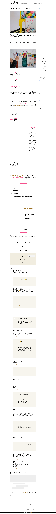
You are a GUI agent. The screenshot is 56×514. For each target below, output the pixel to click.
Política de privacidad (25, 492)
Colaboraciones (26, 3)
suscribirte (34, 494)
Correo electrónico (13, 485)
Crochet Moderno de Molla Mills (28, 208)
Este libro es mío (23, 182)
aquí (10, 71)
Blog (33, 3)
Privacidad (21, 509)
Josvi (14, 360)
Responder (17, 274)
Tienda (30, 3)
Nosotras (22, 3)
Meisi (31, 512)
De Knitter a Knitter (40, 3)
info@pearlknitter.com (28, 507)
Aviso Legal (17, 509)
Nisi (13, 330)
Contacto (35, 3)
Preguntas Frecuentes (19, 510)
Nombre (11, 483)
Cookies (25, 509)
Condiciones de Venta (30, 509)
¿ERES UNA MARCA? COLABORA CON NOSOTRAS (42, 78)
